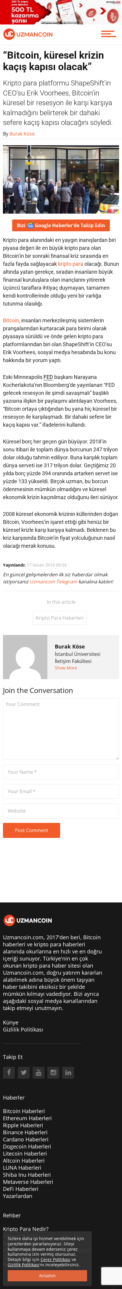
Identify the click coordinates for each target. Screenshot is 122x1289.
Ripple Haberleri (23, 1125)
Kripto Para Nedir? (26, 1228)
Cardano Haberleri (26, 1139)
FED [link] (48, 377)
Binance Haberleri (25, 1132)
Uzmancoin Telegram (54, 581)
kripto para (70, 264)
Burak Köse (70, 646)
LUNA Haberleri (22, 1167)
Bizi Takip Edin (61, 225)
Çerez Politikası (55, 1259)
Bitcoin (11, 320)
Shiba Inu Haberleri (27, 1174)
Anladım (47, 1275)
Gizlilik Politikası (23, 1029)
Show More (66, 668)
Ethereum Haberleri (27, 1118)
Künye (10, 1022)
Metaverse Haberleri (28, 1181)
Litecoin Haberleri (25, 1153)
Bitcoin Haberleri (24, 1111)
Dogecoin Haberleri (27, 1146)
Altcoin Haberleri (24, 1160)
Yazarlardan (17, 1195)
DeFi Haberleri (20, 1188)
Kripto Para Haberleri (60, 618)
